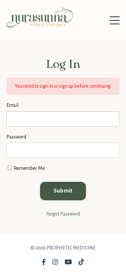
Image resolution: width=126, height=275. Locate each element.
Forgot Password (63, 213)
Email (12, 105)
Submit (63, 191)
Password (16, 136)
